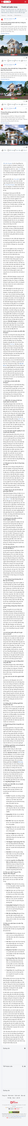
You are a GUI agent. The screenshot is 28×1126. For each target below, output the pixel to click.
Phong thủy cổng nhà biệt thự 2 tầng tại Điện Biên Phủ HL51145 (13, 69)
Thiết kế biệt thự (5, 33)
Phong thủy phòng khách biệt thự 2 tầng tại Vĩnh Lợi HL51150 (13, 23)
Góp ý (13, 1098)
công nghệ (16, 179)
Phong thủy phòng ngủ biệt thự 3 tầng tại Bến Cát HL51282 (14, 113)
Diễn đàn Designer (7, 163)
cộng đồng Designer (10, 185)
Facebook (12, 1109)
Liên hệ (18, 1098)
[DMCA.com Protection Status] (14, 1112)
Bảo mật (23, 1095)
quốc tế (9, 499)
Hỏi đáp (9, 1098)
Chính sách (17, 1095)
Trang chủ (4, 1095)
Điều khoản (11, 1095)
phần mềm (20, 419)
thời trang (20, 762)
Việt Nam (12, 344)
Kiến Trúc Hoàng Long (9, 18)
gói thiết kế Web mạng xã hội (18, 1116)
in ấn (19, 169)
